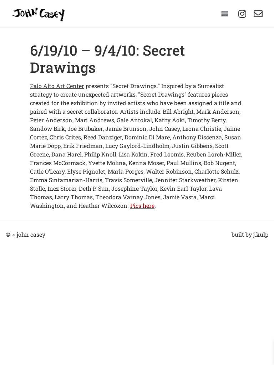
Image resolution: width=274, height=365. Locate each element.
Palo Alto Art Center (57, 85)
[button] (224, 14)
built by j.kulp (250, 234)
